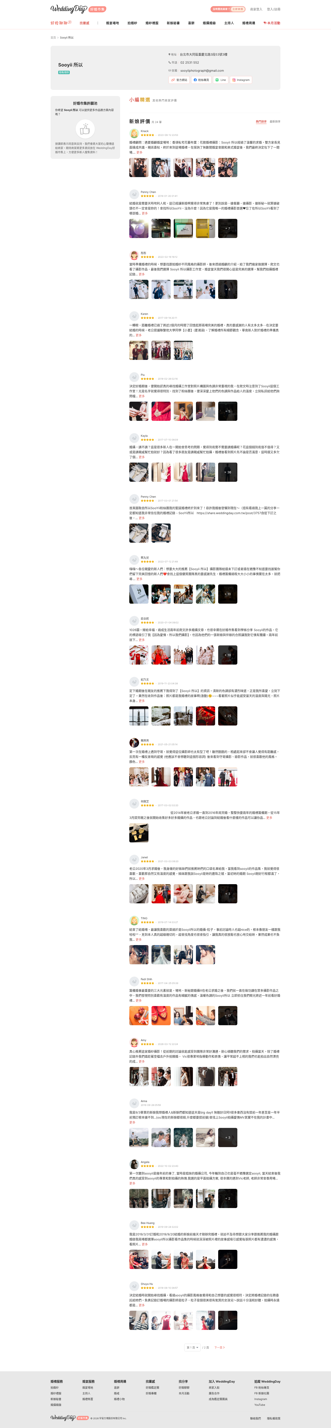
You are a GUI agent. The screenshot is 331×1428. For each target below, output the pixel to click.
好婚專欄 (151, 1393)
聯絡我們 (255, 1418)
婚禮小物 (119, 1399)
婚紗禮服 (56, 1393)
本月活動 (273, 23)
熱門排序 (261, 121)
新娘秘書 (56, 1399)
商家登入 (256, 9)
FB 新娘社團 (261, 1393)
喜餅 (116, 1387)
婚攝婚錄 (56, 1404)
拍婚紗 (55, 1387)
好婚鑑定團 (152, 1387)
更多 (139, 152)
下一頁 (218, 1347)
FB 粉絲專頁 (261, 1387)
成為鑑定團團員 (218, 1399)
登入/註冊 (273, 9)
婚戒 (116, 1393)
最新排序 (275, 121)
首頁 (53, 37)
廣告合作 (214, 1393)
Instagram (260, 1399)
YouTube (259, 1404)
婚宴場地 (87, 1387)
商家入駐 (214, 1387)
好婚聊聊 (184, 1387)
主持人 (86, 1393)
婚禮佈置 (87, 1399)
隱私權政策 (273, 1418)
